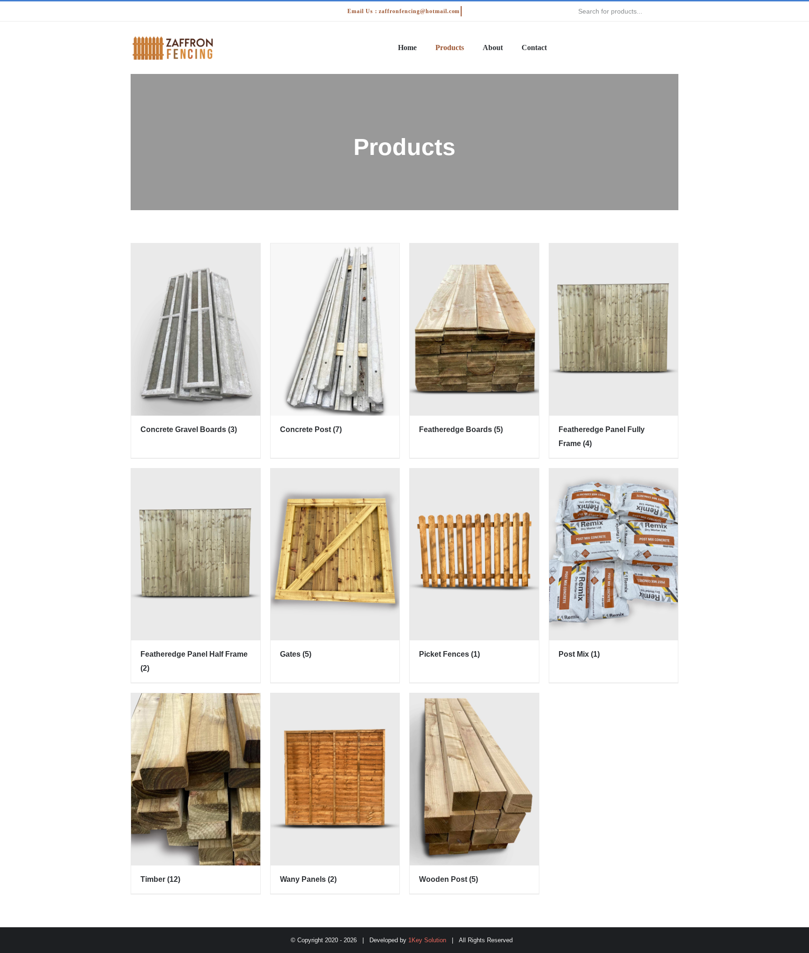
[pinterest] (193, 11)
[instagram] (163, 11)
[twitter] (148, 11)
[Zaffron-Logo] (173, 38)
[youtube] (178, 11)
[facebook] (133, 11)
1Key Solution (427, 940)
